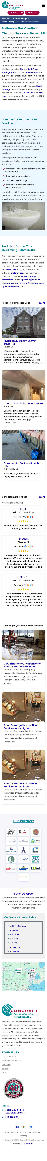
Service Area (23, 893)
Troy (35, 69)
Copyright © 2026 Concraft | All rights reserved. (24, 1140)
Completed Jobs (9, 1056)
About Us (9, 1132)
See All (42, 303)
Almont (13, 943)
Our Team (6, 1064)
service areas (31, 72)
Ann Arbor (14, 951)
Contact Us (21, 1132)
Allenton (14, 938)
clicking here (17, 273)
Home (6, 18)
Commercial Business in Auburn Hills (23, 464)
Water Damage (20, 18)
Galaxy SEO (29, 1143)
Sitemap (23, 1136)
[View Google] (24, 1127)
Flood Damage (9, 21)
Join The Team (32, 13)
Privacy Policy (35, 1132)
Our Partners (23, 821)
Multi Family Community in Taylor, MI (20, 342)
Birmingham (8, 72)
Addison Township (18, 926)
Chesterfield (26, 69)
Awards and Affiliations (11, 1060)
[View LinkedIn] (31, 1127)
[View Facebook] (17, 1127)
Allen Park (14, 934)
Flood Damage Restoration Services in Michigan (20, 727)
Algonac (14, 930)
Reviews (5, 1068)
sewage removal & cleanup (24, 283)
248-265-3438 (17, 13)
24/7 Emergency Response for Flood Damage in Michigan (22, 665)
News (4, 1073)
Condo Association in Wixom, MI (23, 403)
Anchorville (15, 947)
